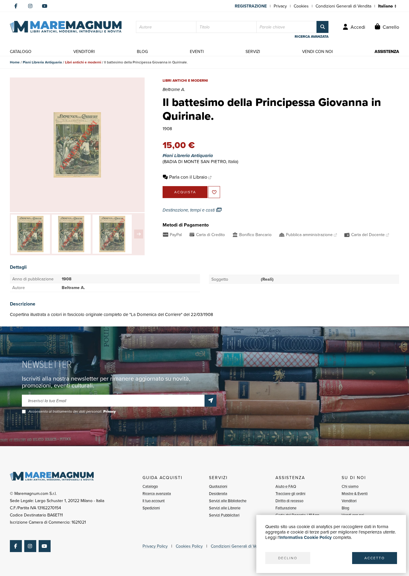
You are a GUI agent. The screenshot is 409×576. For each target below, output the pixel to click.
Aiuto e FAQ (285, 486)
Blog (345, 507)
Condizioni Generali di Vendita (343, 6)
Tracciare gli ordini (290, 493)
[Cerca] (322, 27)
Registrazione (251, 6)
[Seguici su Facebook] (16, 6)
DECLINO (287, 557)
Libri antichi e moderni (83, 62)
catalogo (20, 51)
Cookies (301, 6)
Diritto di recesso (289, 500)
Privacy (280, 6)
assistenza (387, 51)
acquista (185, 191)
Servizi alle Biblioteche (227, 500)
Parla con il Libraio (188, 177)
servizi (253, 51)
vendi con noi (317, 51)
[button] (138, 234)
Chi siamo (350, 486)
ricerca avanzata (311, 36)
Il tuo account (154, 500)
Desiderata (218, 493)
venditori (84, 51)
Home (15, 62)
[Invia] (210, 401)
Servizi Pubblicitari (224, 515)
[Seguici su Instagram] (30, 6)
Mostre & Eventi (355, 493)
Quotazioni (218, 486)
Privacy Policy (155, 546)
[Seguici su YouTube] (45, 6)
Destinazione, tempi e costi (189, 210)
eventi (197, 51)
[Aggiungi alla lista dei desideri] (214, 192)
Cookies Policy (189, 546)
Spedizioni (151, 507)
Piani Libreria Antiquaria (42, 62)
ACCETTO (374, 557)
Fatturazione (285, 507)
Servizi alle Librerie (224, 507)
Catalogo (150, 486)
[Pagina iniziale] (66, 27)
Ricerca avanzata (157, 493)
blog (142, 51)
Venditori (349, 500)
